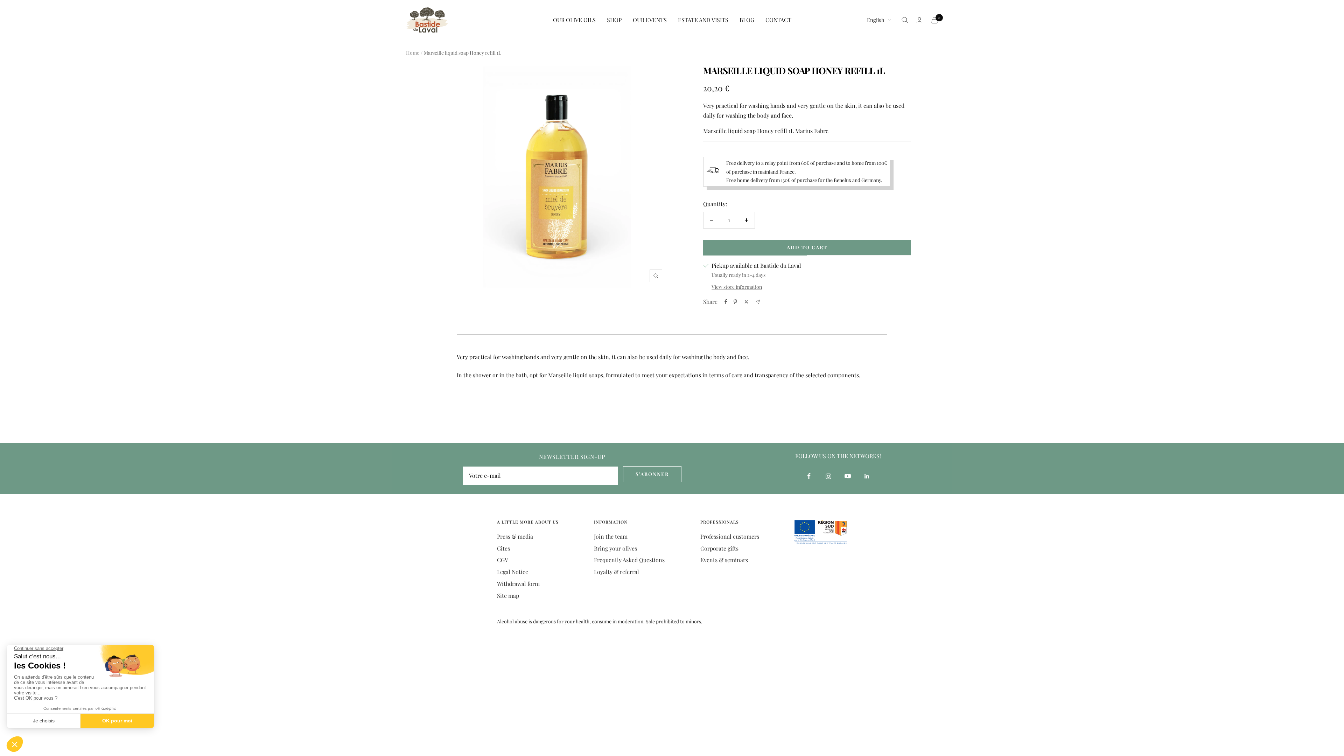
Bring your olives (615, 548)
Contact (778, 19)
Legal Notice (512, 571)
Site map (508, 595)
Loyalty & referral (616, 571)
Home (412, 52)
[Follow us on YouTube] (847, 476)
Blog (747, 19)
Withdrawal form (518, 583)
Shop (614, 19)
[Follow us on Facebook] (809, 476)
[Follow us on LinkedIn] (866, 476)
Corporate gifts (719, 548)
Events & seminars (724, 560)
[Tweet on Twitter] (746, 301)
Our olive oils (574, 19)
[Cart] (934, 20)
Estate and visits (703, 19)
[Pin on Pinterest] (735, 301)
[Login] (919, 20)
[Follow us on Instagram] (828, 476)
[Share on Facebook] (725, 301)
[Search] (905, 20)
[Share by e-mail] (758, 302)
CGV (502, 560)
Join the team (611, 536)
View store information (737, 287)
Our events (650, 19)
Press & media (515, 536)
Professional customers (729, 536)
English (875, 19)
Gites (503, 548)
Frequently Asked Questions (629, 560)
